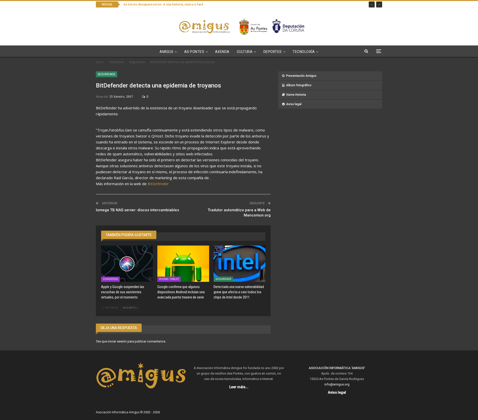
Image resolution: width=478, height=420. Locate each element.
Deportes (272, 52)
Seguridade (107, 74)
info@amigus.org (337, 384)
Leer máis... (238, 387)
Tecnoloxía (304, 52)
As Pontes (194, 52)
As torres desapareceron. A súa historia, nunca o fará (163, 4)
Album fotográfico (298, 85)
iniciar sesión (117, 341)
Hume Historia (296, 94)
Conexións (110, 279)
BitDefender (158, 183)
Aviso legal (293, 104)
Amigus (166, 52)
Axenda (222, 52)
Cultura (245, 52)
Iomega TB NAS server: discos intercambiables (137, 210)
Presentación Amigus (301, 76)
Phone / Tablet (169, 279)
